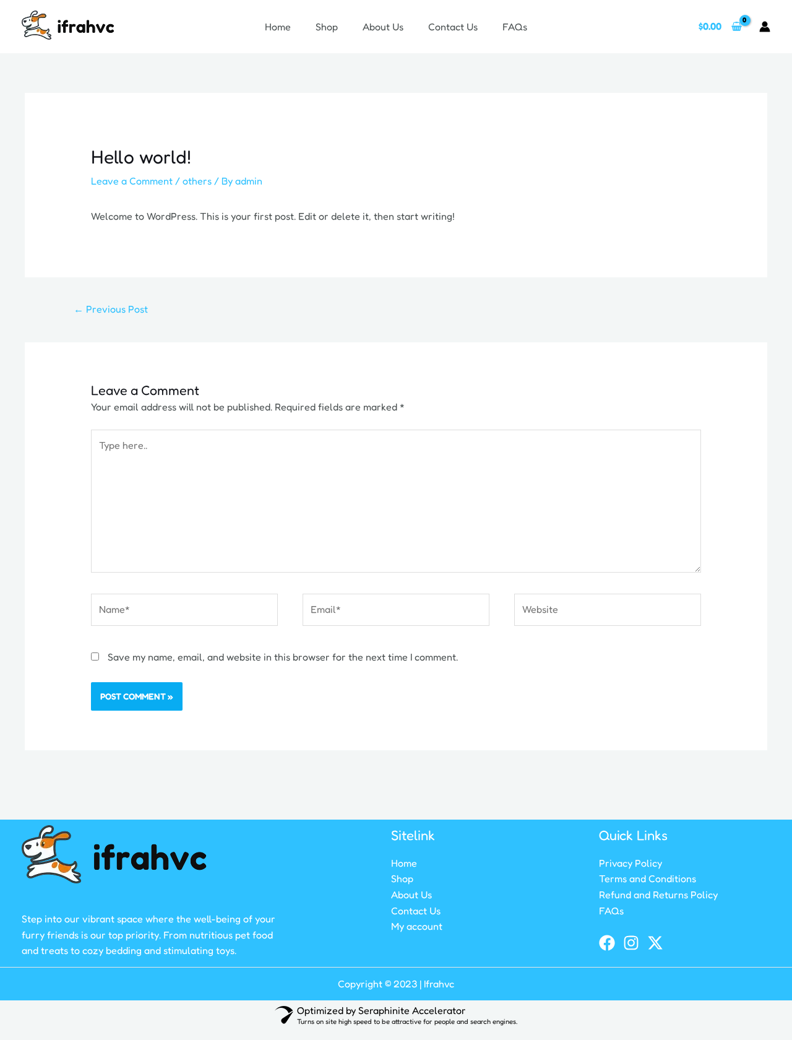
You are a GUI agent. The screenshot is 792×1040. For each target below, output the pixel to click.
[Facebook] (607, 943)
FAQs (514, 26)
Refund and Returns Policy (658, 894)
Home (278, 26)
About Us (383, 26)
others (197, 181)
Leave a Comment (132, 181)
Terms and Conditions (647, 878)
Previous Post (111, 309)
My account (416, 926)
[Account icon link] (764, 26)
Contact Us (453, 26)
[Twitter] (655, 943)
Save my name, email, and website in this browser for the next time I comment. (283, 657)
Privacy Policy (630, 863)
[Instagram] (631, 943)
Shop (327, 26)
